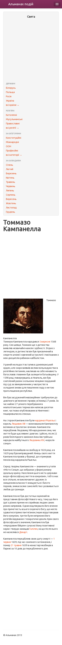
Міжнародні (12, 142)
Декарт (23, 532)
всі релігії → (12, 127)
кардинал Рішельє (45, 420)
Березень (11, 173)
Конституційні (13, 137)
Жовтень (11, 203)
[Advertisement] (31, 50)
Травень (10, 182)
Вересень (11, 199)
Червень (10, 186)
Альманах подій (20, 4)
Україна (10, 100)
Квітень (10, 177)
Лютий (9, 169)
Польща (10, 92)
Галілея (33, 529)
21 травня (16, 545)
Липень (10, 190)
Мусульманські (14, 119)
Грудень (10, 212)
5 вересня (45, 341)
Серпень (10, 194)
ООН (8, 146)
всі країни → (12, 105)
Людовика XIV (36, 440)
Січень (9, 165)
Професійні (12, 150)
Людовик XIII (18, 423)
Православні (13, 123)
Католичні (11, 115)
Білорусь (11, 88)
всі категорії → (14, 155)
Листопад (11, 207)
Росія (8, 96)
